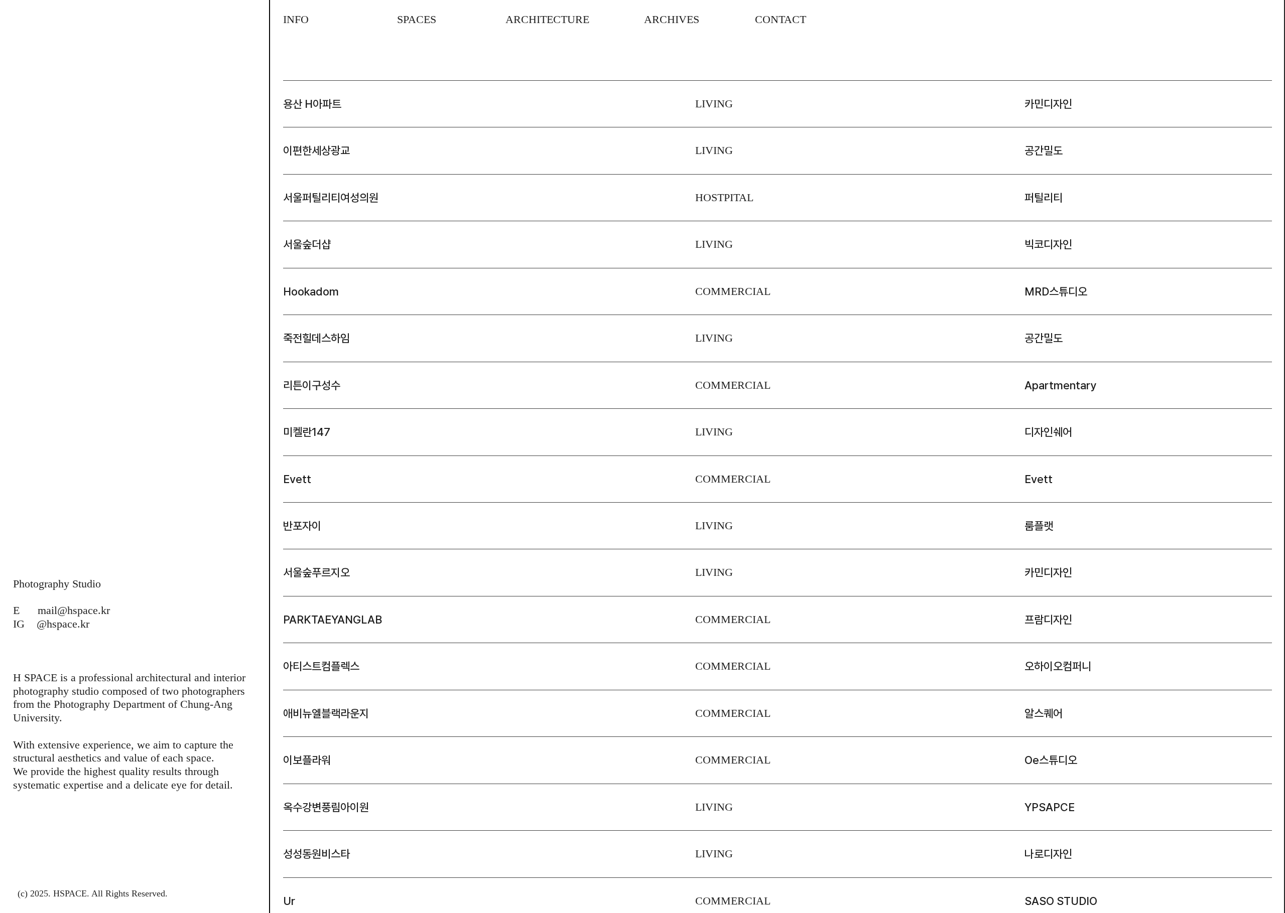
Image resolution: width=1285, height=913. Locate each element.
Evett (297, 479)
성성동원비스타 (316, 853)
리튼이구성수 (311, 385)
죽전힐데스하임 (316, 338)
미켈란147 (306, 431)
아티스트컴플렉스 (321, 666)
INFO (296, 19)
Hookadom (311, 291)
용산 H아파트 (312, 103)
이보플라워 (307, 760)
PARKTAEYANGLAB (332, 619)
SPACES (416, 19)
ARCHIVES (658, 19)
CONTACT (767, 19)
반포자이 (302, 525)
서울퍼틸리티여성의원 (330, 197)
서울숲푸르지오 (316, 572)
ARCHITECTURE (547, 19)
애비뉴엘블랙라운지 (326, 713)
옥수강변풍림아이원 (326, 807)
